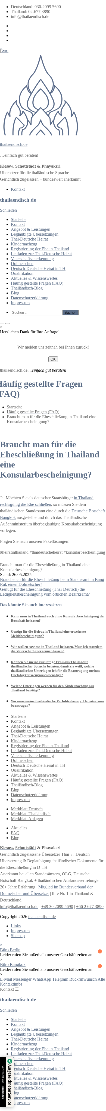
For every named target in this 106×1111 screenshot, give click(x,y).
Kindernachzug (24, 244)
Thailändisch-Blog (27, 288)
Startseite (18, 219)
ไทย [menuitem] (4, 50)
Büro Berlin (10, 949)
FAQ (15, 832)
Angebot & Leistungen (30, 229)
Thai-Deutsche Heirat (29, 239)
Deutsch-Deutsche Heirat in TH (38, 268)
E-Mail (6, 979)
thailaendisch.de (13, 144)
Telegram (60, 979)
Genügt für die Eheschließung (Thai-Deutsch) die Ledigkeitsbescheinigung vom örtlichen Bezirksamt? (45, 591)
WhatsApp (42, 979)
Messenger (22, 979)
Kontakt (18, 224)
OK (53, 359)
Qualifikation (22, 273)
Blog (15, 293)
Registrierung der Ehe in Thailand (40, 249)
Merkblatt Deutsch (27, 809)
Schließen (8, 210)
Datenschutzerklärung (29, 298)
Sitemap (18, 935)
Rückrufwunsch (83, 979)
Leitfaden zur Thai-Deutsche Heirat (41, 253)
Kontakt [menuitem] (18, 189)
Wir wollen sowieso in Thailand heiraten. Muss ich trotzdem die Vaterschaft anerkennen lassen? (56, 649)
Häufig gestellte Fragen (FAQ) (37, 283)
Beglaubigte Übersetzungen (34, 234)
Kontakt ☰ (9, 989)
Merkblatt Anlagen (27, 818)
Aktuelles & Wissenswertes (34, 278)
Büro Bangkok (13, 964)
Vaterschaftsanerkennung (32, 258)
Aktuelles (19, 828)
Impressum (20, 302)
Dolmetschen (22, 263)
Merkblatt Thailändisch (31, 813)
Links (16, 926)
